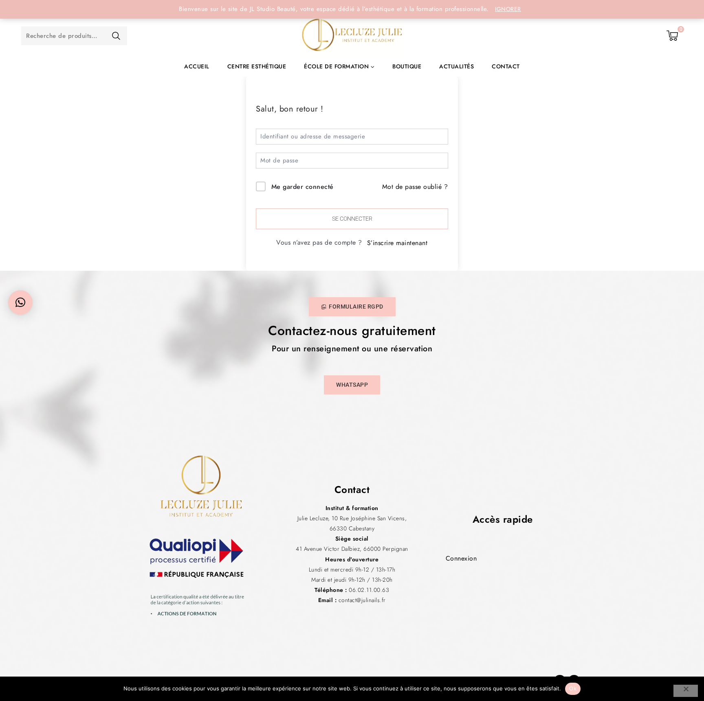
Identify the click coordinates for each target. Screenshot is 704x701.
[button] (20, 302)
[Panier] (673, 36)
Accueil (196, 66)
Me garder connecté (302, 186)
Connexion (461, 558)
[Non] (685, 691)
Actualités (456, 66)
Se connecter (352, 218)
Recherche (116, 36)
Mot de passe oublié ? (415, 186)
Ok (572, 688)
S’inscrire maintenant (397, 243)
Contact (506, 66)
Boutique (406, 66)
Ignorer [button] (508, 9)
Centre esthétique (256, 66)
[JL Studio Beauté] (352, 35)
